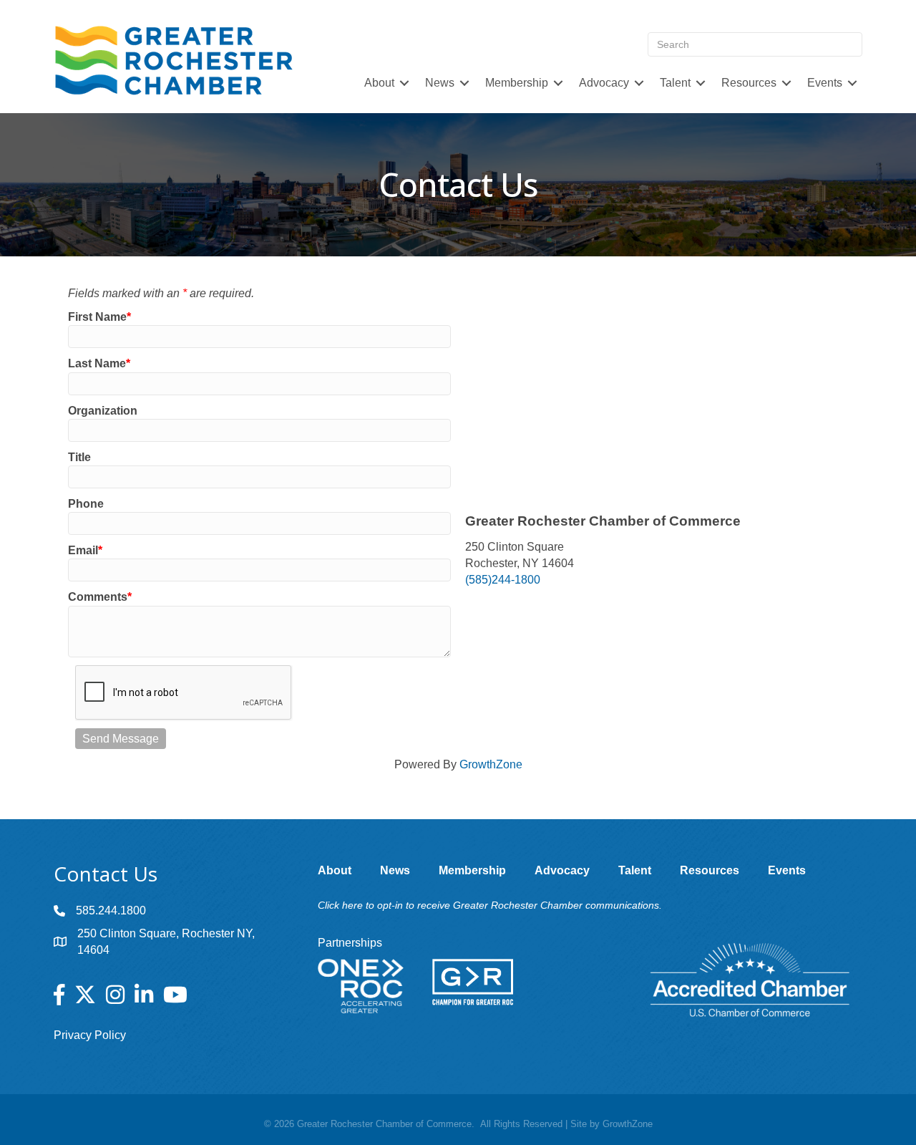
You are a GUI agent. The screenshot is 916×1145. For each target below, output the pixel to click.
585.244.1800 (111, 910)
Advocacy (604, 83)
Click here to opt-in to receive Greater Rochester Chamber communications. (490, 905)
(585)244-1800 (502, 580)
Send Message (120, 739)
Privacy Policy (90, 1035)
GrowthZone (490, 764)
